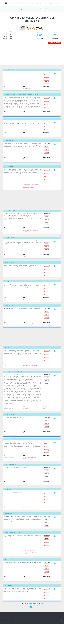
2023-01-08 (12, 119)
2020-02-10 (13, 166)
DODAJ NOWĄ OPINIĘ (55, 42)
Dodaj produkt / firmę (36, 3)
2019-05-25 (11, 237)
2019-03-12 (12, 305)
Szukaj (58, 3)
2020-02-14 (11, 140)
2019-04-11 (11, 281)
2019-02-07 (11, 414)
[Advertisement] (32, 52)
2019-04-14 (11, 262)
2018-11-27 (10, 489)
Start (11, 3)
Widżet (52, 3)
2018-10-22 (11, 559)
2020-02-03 (12, 210)
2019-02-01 (12, 439)
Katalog (17, 3)
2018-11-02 (18, 532)
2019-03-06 (19, 371)
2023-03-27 (35, 94)
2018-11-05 (12, 513)
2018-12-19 (13, 464)
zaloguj (25, 621)
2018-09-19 (11, 585)
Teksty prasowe (25, 3)
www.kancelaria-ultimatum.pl (32, 25)
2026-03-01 (12, 70)
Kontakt (46, 3)
